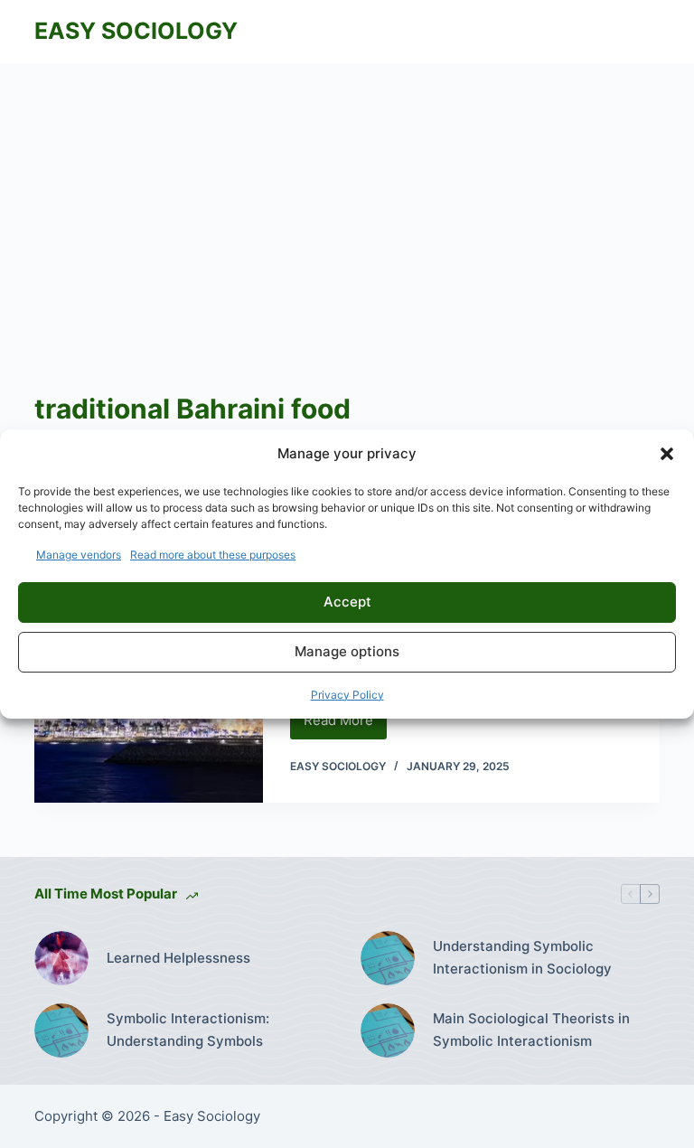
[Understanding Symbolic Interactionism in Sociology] (388, 958)
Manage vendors (78, 554)
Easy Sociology (136, 30)
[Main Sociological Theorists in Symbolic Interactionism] (388, 1030)
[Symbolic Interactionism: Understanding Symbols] (61, 1030)
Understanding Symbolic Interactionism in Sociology (522, 957)
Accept (347, 601)
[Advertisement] (347, 198)
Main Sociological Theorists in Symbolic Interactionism (531, 1029)
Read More (345, 725)
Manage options (347, 651)
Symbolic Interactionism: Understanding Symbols (188, 1029)
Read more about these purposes (212, 554)
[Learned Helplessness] (61, 958)
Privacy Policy (347, 694)
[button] (667, 454)
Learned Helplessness (178, 957)
